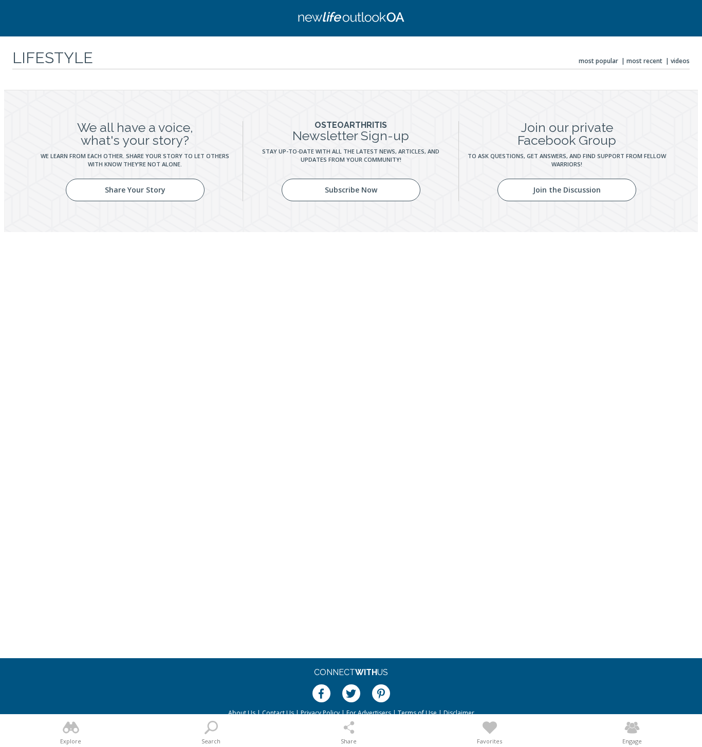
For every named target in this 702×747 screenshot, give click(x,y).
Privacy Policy (320, 712)
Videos (680, 60)
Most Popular (598, 60)
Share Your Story (135, 190)
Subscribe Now (351, 190)
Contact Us (278, 712)
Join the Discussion (567, 190)
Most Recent (644, 60)
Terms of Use (417, 712)
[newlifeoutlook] (351, 18)
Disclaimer (459, 712)
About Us (241, 712)
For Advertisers (368, 712)
